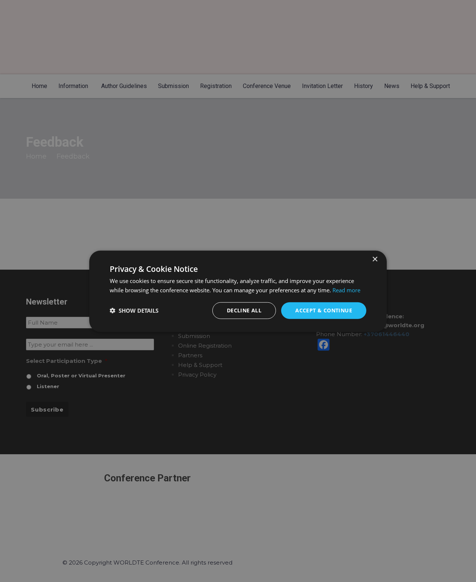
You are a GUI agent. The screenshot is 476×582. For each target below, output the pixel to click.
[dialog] (238, 291)
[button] (134, 310)
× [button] (374, 259)
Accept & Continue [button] (323, 309)
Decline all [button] (244, 309)
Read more (346, 289)
